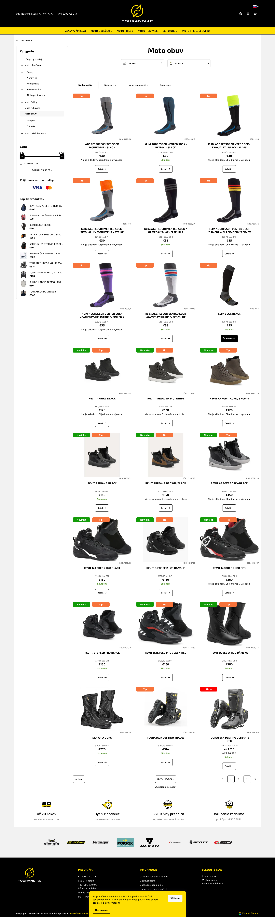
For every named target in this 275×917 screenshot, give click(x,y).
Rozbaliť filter (41, 170)
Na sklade (31, 163)
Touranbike (210, 876)
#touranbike (211, 879)
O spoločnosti (147, 880)
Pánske (31, 120)
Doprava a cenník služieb (153, 889)
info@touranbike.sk (26, 13)
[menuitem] (75, 30)
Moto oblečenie (33, 65)
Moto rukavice (32, 107)
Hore (80, 779)
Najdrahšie (110, 84)
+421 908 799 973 (87, 884)
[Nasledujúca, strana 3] (247, 779)
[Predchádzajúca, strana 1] (231, 779)
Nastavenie (101, 910)
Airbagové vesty (36, 95)
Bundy (30, 72)
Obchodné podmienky (151, 884)
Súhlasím (175, 898)
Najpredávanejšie (138, 84)
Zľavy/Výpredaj (33, 59)
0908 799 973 (70, 13)
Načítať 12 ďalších (165, 779)
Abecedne (165, 84)
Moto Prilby (31, 102)
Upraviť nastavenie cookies (83, 913)
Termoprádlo (34, 89)
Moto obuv (31, 113)
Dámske (31, 126)
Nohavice (32, 77)
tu (119, 902)
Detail (100, 169)
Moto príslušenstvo (35, 133)
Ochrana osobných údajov (154, 876)
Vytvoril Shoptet (250, 913)
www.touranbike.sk (212, 883)
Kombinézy (33, 83)
